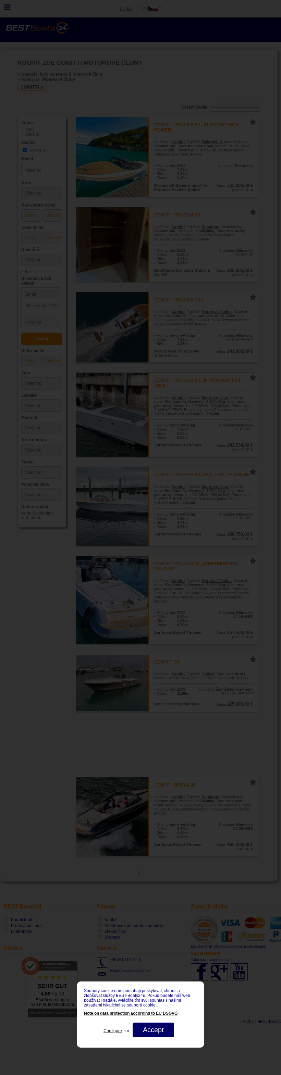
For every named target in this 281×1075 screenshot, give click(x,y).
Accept (153, 1030)
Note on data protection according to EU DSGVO (131, 1013)
